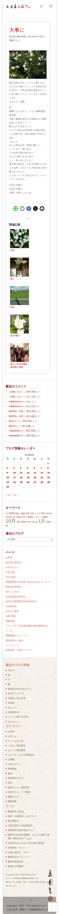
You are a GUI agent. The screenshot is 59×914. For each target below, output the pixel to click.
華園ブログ (14, 40)
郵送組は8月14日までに (19, 689)
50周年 (24, 522)
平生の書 (10, 572)
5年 (29, 522)
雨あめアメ (14, 421)
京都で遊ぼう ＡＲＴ (19, 852)
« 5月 (8, 495)
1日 (41, 521)
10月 (11, 521)
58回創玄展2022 (15, 430)
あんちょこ (13, 721)
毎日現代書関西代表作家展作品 (21, 601)
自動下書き (11, 616)
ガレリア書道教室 (16, 750)
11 (21, 472)
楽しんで (12, 707)
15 (48, 472)
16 (7, 477)
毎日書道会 (13, 821)
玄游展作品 (11, 606)
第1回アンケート (16, 693)
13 (35, 472)
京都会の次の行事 (16, 698)
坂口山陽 (30, 416)
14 (42, 472)
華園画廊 (10, 621)
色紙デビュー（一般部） (20, 792)
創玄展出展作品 (13, 562)
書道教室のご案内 (14, 640)
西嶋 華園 (21, 36)
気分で (11, 670)
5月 (27, 513)
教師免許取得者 (13, 587)
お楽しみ (12, 736)
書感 (10, 773)
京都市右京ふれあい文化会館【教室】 (26, 843)
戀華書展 (12, 768)
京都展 (11, 759)
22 (48, 477)
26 (28, 482)
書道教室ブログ (15, 778)
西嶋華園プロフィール (17, 635)
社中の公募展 (12, 611)
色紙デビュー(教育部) (18, 787)
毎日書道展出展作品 (15, 596)
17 (14, 477)
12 (28, 472)
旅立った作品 (12, 591)
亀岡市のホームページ (19, 857)
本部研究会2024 (16, 401)
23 (7, 482)
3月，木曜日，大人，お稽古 (35, 517)
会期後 (11, 703)
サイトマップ (12, 645)
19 (28, 477)
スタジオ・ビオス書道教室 (21, 755)
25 (21, 482)
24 (14, 482)
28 (42, 482)
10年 (32, 513)
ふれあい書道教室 (16, 745)
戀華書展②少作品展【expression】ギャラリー (29, 582)
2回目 (19, 517)
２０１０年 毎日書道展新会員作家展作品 (27, 625)
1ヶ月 (37, 513)
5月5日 (9, 517)
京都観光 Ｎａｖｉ (18, 847)
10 (14, 472)
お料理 (9, 557)
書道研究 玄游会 (16, 811)
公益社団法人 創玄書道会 (20, 825)
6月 (43, 513)
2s (7, 513)
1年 (18, 521)
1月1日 (34, 522)
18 (21, 477)
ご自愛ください (16, 391)
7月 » (15, 495)
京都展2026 (14, 712)
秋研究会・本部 (16, 411)
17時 (48, 522)
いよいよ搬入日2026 (18, 716)
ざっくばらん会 (15, 741)
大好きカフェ (12, 567)
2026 (11, 513)
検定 (10, 782)
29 (48, 482)
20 (35, 477)
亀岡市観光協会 (15, 861)
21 (42, 477)
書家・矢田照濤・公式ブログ (22, 816)
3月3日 (48, 513)
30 (7, 487)
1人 (14, 517)
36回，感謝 (20, 513)
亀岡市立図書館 (15, 866)
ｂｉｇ (9, 630)
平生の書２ (11, 577)
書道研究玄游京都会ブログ (21, 830)
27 (35, 482)
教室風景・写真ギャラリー (19, 650)
